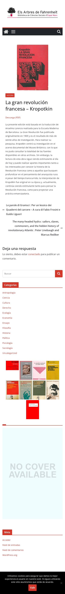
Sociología (7, 348)
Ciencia (6, 297)
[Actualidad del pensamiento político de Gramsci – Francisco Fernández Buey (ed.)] (52, 362)
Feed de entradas (11, 545)
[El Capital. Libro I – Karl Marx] (12, 362)
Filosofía (6, 327)
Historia (10, 95)
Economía (7, 317)
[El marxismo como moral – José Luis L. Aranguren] (52, 382)
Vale (32, 587)
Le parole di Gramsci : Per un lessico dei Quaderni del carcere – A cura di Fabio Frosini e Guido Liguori (33, 210)
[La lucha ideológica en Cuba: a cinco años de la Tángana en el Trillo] (32, 473)
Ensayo (6, 322)
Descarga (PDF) (12, 117)
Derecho (6, 307)
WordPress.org (9, 555)
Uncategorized (9, 353)
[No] (61, 583)
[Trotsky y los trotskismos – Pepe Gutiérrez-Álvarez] (32, 402)
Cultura (6, 302)
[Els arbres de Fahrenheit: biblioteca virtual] (6, 31)
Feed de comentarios (13, 550)
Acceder (6, 540)
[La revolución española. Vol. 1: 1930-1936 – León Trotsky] (25, 382)
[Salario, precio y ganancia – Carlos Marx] (25, 362)
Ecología (6, 312)
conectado (34, 254)
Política (6, 337)
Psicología (7, 343)
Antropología (8, 292)
